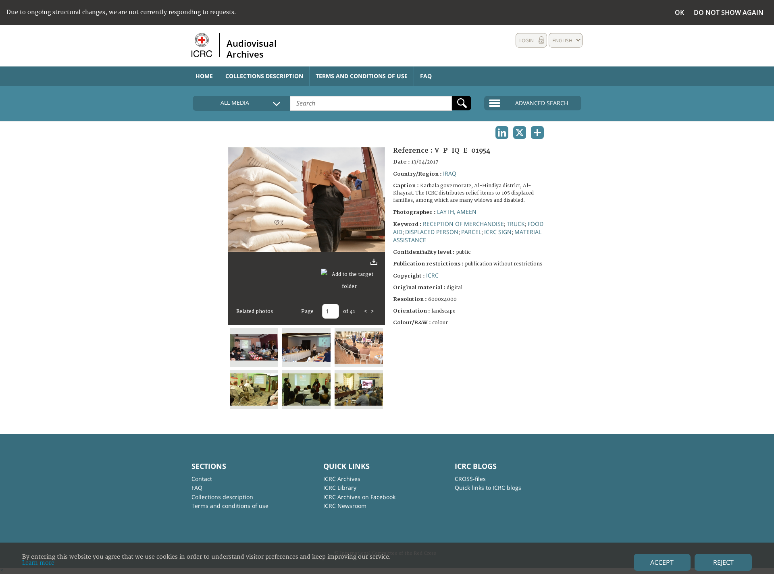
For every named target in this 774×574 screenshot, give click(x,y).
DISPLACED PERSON (431, 232)
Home (204, 76)
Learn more (38, 562)
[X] (519, 132)
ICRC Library (339, 487)
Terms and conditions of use (362, 76)
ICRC (432, 275)
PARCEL (471, 232)
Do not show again (729, 12)
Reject (723, 562)
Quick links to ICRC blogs (488, 487)
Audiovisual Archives (252, 48)
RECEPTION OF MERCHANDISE (463, 224)
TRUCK (516, 224)
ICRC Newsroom (344, 506)
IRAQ (449, 173)
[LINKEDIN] (501, 132)
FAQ (426, 76)
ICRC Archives (341, 479)
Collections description (264, 76)
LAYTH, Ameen (456, 212)
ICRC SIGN (498, 232)
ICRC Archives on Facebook (359, 497)
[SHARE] (537, 132)
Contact (201, 479)
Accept (662, 562)
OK (679, 12)
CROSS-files (470, 479)
